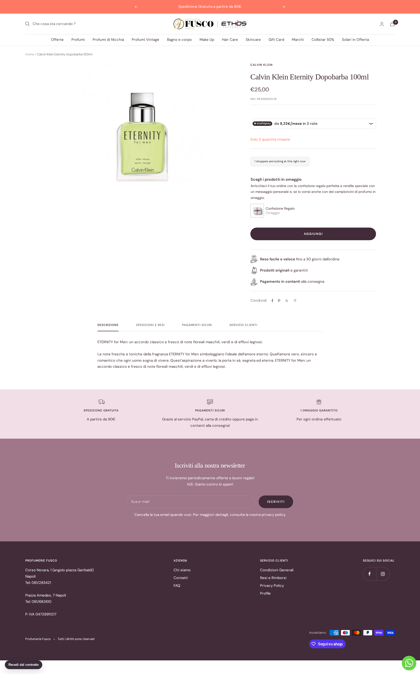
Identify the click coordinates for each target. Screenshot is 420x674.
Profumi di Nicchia (108, 39)
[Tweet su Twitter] (287, 300)
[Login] (382, 24)
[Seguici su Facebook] (369, 573)
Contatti (181, 577)
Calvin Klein (261, 65)
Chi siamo (182, 570)
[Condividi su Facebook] (272, 300)
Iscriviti (276, 502)
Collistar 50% (323, 39)
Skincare (253, 39)
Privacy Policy (272, 585)
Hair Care (230, 39)
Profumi (78, 39)
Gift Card (276, 39)
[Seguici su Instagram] (383, 573)
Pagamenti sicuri (197, 325)
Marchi (298, 39)
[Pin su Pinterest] (279, 300)
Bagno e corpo (179, 39)
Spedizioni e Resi (150, 325)
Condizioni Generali (277, 570)
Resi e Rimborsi (273, 577)
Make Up (207, 39)
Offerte (57, 39)
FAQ (177, 585)
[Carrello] (392, 24)
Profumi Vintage (145, 39)
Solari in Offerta (355, 39)
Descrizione (108, 325)
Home (29, 54)
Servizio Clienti (243, 325)
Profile (265, 593)
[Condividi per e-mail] (294, 300)
